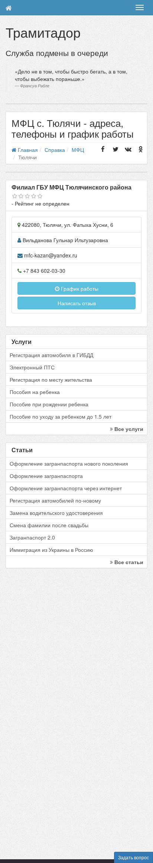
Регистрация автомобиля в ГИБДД (51, 355)
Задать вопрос (133, 857)
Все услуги (128, 428)
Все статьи (128, 562)
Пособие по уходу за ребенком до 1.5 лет (60, 416)
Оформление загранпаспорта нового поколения (69, 463)
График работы (78, 288)
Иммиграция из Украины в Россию (51, 549)
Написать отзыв (77, 303)
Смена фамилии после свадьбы (49, 525)
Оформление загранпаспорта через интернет (66, 488)
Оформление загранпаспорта (46, 475)
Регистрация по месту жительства (51, 379)
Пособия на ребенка (35, 391)
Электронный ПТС (32, 367)
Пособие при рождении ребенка (49, 404)
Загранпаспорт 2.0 (32, 537)
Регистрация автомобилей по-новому (55, 500)
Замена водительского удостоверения (56, 512)
